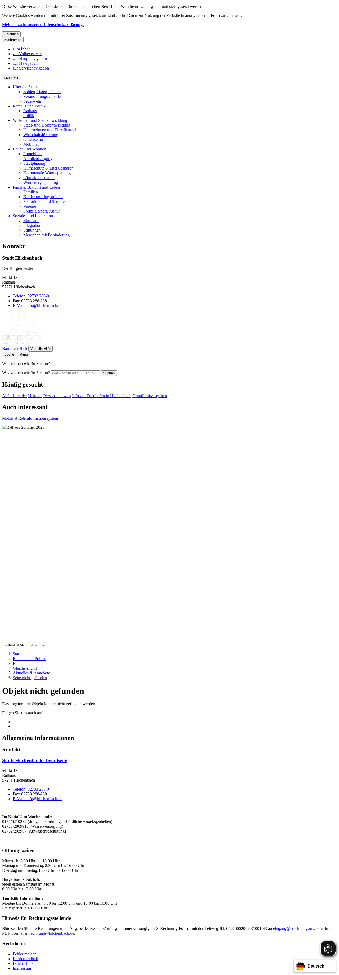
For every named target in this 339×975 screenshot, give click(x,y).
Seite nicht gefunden (30, 677)
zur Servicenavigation (31, 68)
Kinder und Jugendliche (43, 196)
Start (16, 654)
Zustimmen (12, 40)
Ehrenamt (31, 220)
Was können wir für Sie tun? (26, 373)
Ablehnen (11, 34)
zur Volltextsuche (27, 53)
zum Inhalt (21, 49)
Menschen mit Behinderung (46, 235)
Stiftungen (32, 230)
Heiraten (35, 395)
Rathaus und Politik (29, 106)
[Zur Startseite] (22, 343)
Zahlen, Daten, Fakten (42, 91)
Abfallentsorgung (37, 158)
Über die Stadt (25, 87)
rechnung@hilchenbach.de (51, 933)
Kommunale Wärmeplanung (47, 173)
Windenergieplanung (40, 182)
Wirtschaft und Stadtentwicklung (40, 120)
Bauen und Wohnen (29, 149)
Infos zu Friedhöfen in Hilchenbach (101, 395)
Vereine (29, 206)
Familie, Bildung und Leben (36, 187)
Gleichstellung (25, 668)
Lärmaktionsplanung (40, 177)
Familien (30, 192)
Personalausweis (57, 395)
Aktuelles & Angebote (31, 673)
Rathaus (30, 111)
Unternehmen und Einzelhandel (49, 130)
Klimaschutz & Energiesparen (48, 168)
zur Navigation (25, 63)
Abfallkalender (14, 395)
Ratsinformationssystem (38, 418)
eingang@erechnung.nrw (294, 928)
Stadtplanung (34, 163)
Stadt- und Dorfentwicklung (46, 125)
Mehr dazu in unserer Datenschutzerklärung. (43, 24)
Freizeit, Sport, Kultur (41, 211)
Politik (28, 115)
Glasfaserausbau (37, 139)
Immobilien (32, 153)
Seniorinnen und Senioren (45, 201)
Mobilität (30, 144)
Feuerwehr (32, 101)
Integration (32, 225)
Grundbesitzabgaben (149, 395)
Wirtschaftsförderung (40, 134)
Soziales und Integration (33, 216)
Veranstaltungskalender (42, 96)
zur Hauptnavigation (30, 58)
